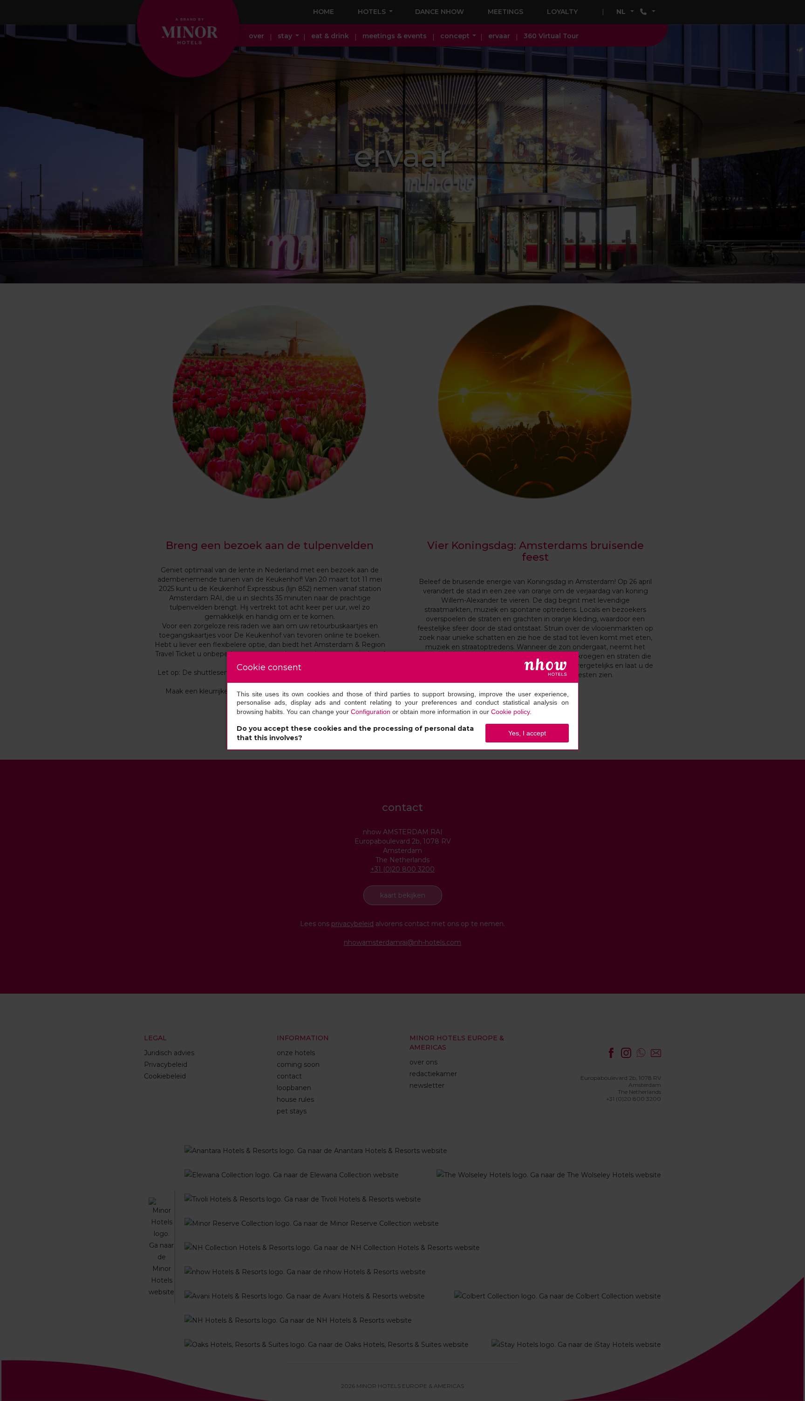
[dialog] (403, 701)
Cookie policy (510, 711)
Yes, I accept (527, 733)
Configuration (370, 711)
